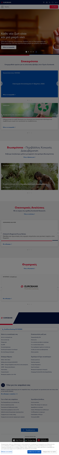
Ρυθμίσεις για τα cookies (6, 451)
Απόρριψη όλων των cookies (49, 451)
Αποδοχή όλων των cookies (34, 451)
